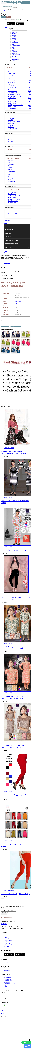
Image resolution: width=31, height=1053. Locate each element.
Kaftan (9, 78)
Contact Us (9, 3)
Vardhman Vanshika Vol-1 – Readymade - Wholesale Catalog (13, 452)
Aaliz (13, 48)
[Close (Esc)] (1, 898)
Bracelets (10, 160)
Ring (9, 162)
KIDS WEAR (10, 137)
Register (19, 3)
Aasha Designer (16, 54)
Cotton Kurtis (11, 73)
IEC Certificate (8, 946)
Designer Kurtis (12, 71)
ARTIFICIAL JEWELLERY (14, 158)
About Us (6, 937)
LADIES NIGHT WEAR (13, 211)
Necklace (10, 169)
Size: (2, 318)
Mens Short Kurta (12, 128)
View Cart (3, 17)
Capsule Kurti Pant (13, 84)
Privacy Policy (8, 977)
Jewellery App (11, 181)
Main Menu (7, 220)
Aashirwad (14, 56)
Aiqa (13, 62)
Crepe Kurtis (11, 85)
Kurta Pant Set (11, 82)
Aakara (14, 47)
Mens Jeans (11, 125)
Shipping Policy (8, 980)
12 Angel (14, 35)
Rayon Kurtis (11, 89)
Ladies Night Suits (12, 213)
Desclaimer (7, 982)
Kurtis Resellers (12, 194)
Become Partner (8, 940)
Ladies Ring (11, 176)
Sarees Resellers (12, 192)
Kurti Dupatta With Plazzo (15, 96)
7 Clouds (14, 39)
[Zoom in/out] (3, 898)
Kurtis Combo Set (12, 92)
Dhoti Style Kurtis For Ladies (15, 105)
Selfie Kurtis (11, 75)
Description (7, 263)
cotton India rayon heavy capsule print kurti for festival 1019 (14, 697)
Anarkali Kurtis (12, 98)
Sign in (14, 3)
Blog (5, 941)
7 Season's (14, 41)
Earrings (10, 167)
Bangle (9, 166)
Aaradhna (14, 51)
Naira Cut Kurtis (12, 103)
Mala (9, 173)
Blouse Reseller (12, 197)
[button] (15, 1051)
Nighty (9, 215)
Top (9, 99)
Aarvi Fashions (16, 53)
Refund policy (7, 979)
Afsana (13, 60)
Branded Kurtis (12, 106)
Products (6, 253)
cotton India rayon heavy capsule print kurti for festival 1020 (14, 648)
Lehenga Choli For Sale (14, 199)
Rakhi (9, 174)
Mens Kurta (11, 118)
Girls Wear (10, 141)
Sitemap (6, 986)
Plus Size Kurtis (12, 87)
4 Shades (14, 36)
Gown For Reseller (13, 201)
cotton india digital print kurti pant (14, 550)
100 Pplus (14, 32)
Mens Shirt (10, 120)
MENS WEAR (11, 116)
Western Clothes (12, 202)
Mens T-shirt (11, 123)
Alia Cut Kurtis (12, 101)
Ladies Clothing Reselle (13, 190)
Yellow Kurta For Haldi (14, 121)
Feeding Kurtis (12, 70)
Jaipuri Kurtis (11, 80)
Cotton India (18, 301)
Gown (9, 77)
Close (10, 14)
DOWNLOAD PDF (7, 329)
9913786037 (4, 924)
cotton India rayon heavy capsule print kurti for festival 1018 (14, 746)
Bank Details (7, 943)
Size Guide (4, 321)
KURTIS (9, 67)
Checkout (8, 17)
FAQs (5, 985)
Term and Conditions (9, 983)
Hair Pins (10, 179)
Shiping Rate (7, 970)
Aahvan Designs (16, 45)
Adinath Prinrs (15, 59)
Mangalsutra (11, 164)
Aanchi (14, 50)
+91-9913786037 (6, 1)
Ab (12, 57)
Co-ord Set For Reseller (14, 195)
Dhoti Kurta (11, 127)
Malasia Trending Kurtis (14, 94)
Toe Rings (10, 178)
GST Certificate (8, 944)
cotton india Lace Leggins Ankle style (15, 894)
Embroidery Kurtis (13, 110)
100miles (14, 33)
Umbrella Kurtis (12, 108)
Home (5, 27)
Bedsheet (9, 149)
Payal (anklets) (11, 171)
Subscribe (3, 914)
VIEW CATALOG (9, 448)
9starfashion (15, 42)
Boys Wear (11, 139)
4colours (14, 38)
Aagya (13, 44)
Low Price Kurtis (12, 91)
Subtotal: (3, 15)
